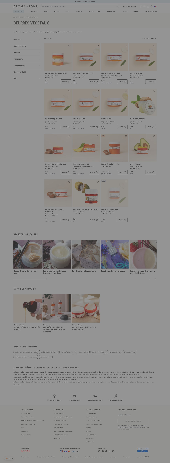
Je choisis (74, 252)
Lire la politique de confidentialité (73, 247)
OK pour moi (95, 252)
